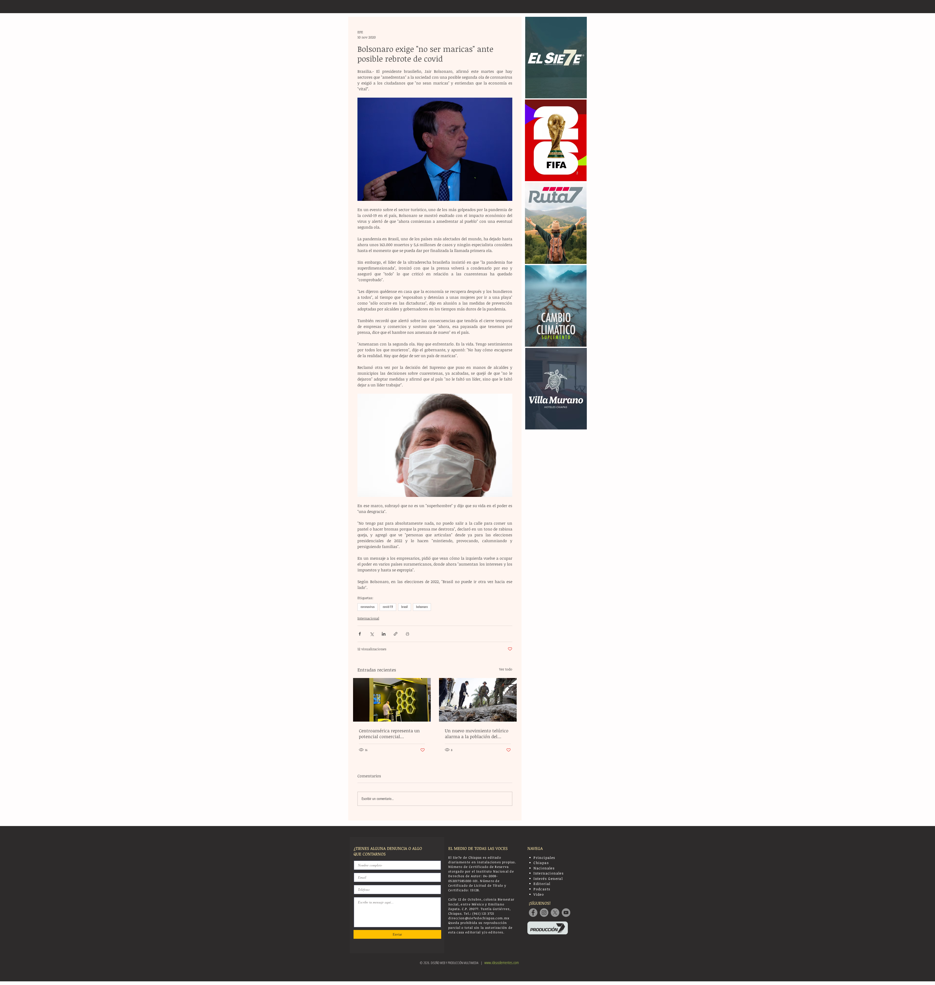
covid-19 (388, 607)
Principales (544, 857)
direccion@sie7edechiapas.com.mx (478, 918)
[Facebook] (533, 912)
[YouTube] (566, 912)
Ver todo (505, 669)
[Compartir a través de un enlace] (395, 634)
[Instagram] (544, 912)
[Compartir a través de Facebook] (359, 634)
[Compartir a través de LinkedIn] (383, 634)
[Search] (582, 6)
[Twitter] (555, 912)
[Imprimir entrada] (407, 634)
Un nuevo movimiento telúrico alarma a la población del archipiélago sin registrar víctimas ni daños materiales (476, 733)
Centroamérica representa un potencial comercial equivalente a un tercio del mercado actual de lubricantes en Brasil (390, 733)
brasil (404, 607)
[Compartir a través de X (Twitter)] (371, 634)
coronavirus (367, 607)
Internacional (368, 618)
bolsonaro (422, 607)
